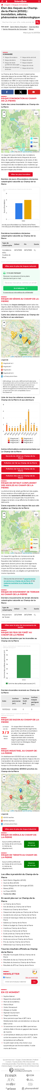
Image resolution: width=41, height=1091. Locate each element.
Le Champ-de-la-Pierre (12, 904)
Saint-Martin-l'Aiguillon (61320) (14, 880)
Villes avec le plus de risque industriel (20, 829)
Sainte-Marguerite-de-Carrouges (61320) (18, 886)
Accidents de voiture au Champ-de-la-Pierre (19, 915)
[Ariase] (11, 1088)
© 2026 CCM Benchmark (31, 1066)
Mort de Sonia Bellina (11, 1002)
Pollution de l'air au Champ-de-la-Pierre (20, 463)
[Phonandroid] (30, 1088)
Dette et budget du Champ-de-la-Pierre (18, 925)
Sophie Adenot (9, 996)
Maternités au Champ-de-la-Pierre (16, 936)
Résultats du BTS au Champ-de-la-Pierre (18, 965)
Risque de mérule (27, 65)
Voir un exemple (31, 978)
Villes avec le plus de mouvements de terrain (20, 626)
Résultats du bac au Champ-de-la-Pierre (18, 960)
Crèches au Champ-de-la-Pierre (15, 931)
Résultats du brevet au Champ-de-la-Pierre (19, 962)
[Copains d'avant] (11, 1084)
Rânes (31, 29)
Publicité (35, 1060)
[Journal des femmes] (11, 1075)
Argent (7, 5)
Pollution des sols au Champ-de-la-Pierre (20, 477)
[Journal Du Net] (11, 1080)
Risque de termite (27, 68)
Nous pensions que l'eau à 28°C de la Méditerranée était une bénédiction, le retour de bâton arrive (21, 1021)
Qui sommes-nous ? (9, 1060)
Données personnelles (9, 1064)
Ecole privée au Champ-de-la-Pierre (16, 934)
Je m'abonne (19, 288)
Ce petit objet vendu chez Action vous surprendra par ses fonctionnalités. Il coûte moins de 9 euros (19, 1045)
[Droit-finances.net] (30, 1080)
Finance (8, 978)
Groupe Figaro (18, 1066)
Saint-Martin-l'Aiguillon (18, 27)
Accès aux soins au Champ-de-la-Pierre (18, 939)
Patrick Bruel (8, 1005)
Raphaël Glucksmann (11, 1013)
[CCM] (30, 1075)
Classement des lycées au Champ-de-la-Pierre (20, 912)
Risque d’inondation (11, 57)
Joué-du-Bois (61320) (11, 883)
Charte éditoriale (27, 1060)
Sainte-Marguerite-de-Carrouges (15, 29)
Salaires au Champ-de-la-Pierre (15, 923)
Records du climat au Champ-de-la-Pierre (20, 457)
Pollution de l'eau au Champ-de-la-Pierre (20, 470)
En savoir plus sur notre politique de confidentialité (18, 292)
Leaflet (12, 152)
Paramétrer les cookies (24, 1064)
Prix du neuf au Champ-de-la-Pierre (16, 942)
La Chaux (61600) (9, 891)
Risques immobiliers (20, 5)
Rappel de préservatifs (11, 999)
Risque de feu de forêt (29, 57)
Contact (8, 1062)
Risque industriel (27, 63)
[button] (4, 112)
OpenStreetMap (27, 152)
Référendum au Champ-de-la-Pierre (17, 945)
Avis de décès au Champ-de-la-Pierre (17, 907)
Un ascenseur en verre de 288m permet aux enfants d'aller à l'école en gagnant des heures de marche (20, 1029)
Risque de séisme (10, 60)
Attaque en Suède (10, 1010)
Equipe (18, 1060)
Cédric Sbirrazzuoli (10, 1007)
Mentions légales (7, 1066)
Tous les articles (17, 1062)
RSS (24, 1062)
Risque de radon (27, 60)
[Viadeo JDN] (30, 1084)
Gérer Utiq (35, 1064)
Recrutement (31, 1062)
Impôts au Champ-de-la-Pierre (14, 928)
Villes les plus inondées (20, 174)
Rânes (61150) (8, 888)
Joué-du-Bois (34, 27)
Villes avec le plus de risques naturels (20, 266)
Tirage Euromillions (10, 1015)
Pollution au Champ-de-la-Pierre (15, 910)
